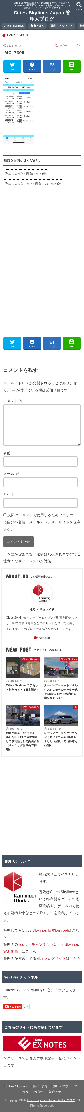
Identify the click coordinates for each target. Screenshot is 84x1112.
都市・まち (38, 25)
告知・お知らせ (32, 1091)
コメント (13, 401)
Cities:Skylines (14, 25)
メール (11, 474)
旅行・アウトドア (62, 25)
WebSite (44, 637)
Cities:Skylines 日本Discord (45, 930)
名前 (9, 453)
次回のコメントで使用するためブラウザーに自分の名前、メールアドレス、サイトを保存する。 (42, 522)
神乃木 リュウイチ (42, 609)
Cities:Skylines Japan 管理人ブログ (51, 1100)
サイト (8, 494)
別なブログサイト (51, 958)
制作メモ (55, 1091)
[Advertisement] (41, 225)
